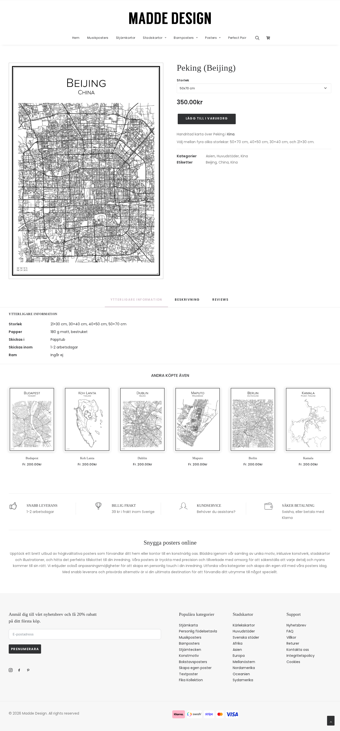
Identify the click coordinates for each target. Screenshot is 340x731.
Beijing (211, 162)
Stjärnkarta (188, 625)
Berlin (253, 458)
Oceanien (241, 674)
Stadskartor (153, 38)
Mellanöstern (244, 661)
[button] (259, 38)
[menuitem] (76, 38)
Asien (210, 156)
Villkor (291, 637)
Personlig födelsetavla (198, 631)
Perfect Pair (237, 38)
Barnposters (184, 38)
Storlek (183, 80)
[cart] (267, 38)
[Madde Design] (170, 18)
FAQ (289, 631)
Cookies (293, 661)
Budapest (32, 458)
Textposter (188, 674)
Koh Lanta (87, 458)
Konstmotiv (189, 655)
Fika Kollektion (191, 679)
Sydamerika (243, 679)
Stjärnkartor (125, 38)
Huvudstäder (228, 156)
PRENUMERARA (25, 649)
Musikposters (98, 38)
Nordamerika (244, 667)
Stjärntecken (190, 649)
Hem (76, 38)
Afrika (237, 643)
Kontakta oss (297, 649)
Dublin (142, 458)
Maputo (197, 458)
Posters (211, 38)
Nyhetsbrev (296, 625)
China (224, 162)
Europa (239, 655)
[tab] (187, 302)
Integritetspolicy (300, 655)
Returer (292, 643)
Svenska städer (246, 637)
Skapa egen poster (195, 667)
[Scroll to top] (331, 720)
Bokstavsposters (193, 661)
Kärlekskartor (244, 625)
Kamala (308, 458)
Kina (230, 134)
